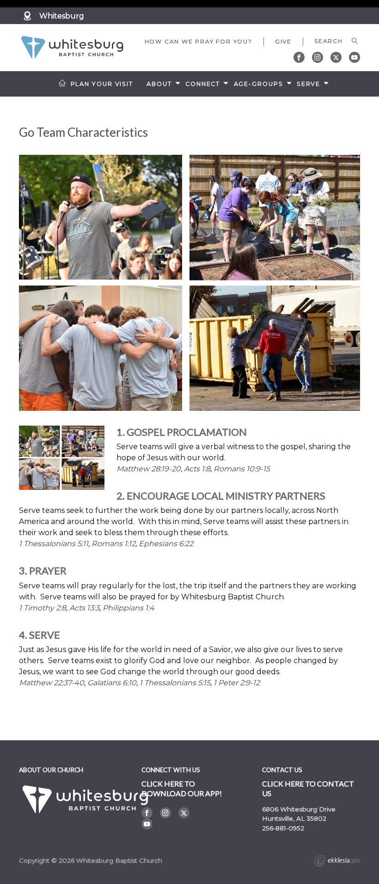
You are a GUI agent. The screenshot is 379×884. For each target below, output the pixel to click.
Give (283, 41)
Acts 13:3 (84, 608)
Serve (308, 83)
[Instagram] (317, 57)
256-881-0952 (283, 828)
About (159, 83)
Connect (202, 83)
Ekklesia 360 (337, 862)
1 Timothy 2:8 (42, 608)
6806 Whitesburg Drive (299, 809)
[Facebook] (299, 57)
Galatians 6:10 (111, 682)
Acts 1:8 (197, 468)
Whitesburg (61, 16)
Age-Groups (258, 83)
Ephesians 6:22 (166, 543)
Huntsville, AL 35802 (294, 818)
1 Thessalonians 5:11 (53, 543)
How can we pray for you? (198, 41)
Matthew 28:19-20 (148, 468)
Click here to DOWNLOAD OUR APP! (181, 788)
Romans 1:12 (113, 543)
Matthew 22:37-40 (51, 682)
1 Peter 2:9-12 (237, 682)
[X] (336, 57)
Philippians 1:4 (128, 608)
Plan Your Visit (102, 83)
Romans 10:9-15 (242, 468)
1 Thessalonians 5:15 (175, 682)
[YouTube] (354, 57)
